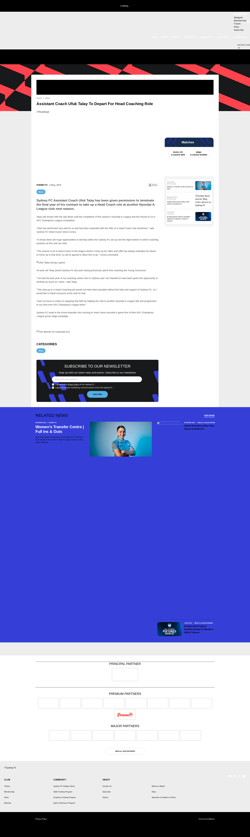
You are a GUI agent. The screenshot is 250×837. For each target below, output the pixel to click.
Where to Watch (158, 786)
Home (39, 98)
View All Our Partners (125, 751)
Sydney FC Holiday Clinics (64, 786)
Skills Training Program (62, 792)
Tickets (7, 786)
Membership (9, 792)
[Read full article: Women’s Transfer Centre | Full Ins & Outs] (203, 185)
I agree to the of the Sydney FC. (75, 384)
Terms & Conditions (207, 819)
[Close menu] (242, 829)
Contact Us (107, 786)
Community (205, 37)
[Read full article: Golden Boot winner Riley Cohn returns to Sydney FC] (203, 200)
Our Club (222, 37)
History (105, 797)
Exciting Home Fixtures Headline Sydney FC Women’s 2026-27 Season (178, 219)
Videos (164, 37)
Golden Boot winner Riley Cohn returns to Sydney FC (199, 427)
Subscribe (97, 394)
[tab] (178, 153)
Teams (175, 37)
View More (209, 415)
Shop (154, 792)
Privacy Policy (73, 384)
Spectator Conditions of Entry (164, 797)
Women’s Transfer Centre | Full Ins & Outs (59, 429)
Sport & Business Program (64, 803)
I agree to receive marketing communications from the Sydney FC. (84, 387)
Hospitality (190, 37)
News (155, 37)
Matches (7, 803)
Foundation (239, 37)
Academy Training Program (64, 797)
